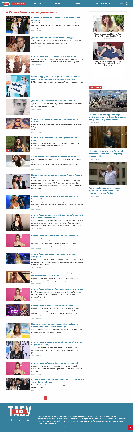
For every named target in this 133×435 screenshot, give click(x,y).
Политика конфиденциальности (65, 426)
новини (37, 3)
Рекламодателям (81, 426)
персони (78, 3)
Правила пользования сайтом (46, 426)
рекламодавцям (103, 3)
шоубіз (58, 3)
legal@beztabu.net (51, 423)
